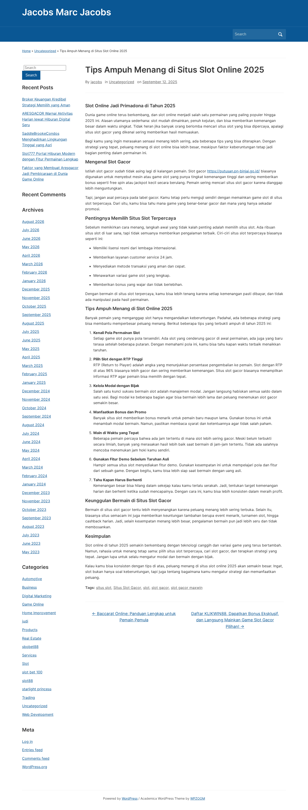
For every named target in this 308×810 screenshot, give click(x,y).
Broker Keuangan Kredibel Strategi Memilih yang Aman (46, 102)
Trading (28, 697)
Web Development (37, 714)
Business (29, 587)
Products (29, 629)
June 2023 (31, 543)
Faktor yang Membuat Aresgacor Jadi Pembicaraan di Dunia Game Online (50, 173)
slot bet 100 (32, 672)
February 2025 (34, 374)
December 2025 (36, 289)
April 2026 (31, 255)
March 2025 (32, 365)
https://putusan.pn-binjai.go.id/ (233, 171)
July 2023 (30, 535)
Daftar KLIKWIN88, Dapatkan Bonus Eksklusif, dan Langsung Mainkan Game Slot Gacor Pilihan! (235, 620)
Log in (27, 741)
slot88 (27, 680)
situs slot (103, 587)
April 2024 (31, 458)
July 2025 (30, 331)
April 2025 (31, 357)
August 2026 (33, 221)
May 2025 (30, 348)
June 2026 (31, 238)
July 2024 (30, 433)
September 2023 (36, 518)
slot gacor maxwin (186, 587)
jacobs (96, 82)
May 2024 (30, 450)
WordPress (130, 798)
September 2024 (36, 416)
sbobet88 (30, 646)
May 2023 (30, 552)
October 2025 (34, 306)
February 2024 (34, 476)
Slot (25, 663)
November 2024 (36, 399)
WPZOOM (197, 798)
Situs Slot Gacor (127, 587)
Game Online (33, 604)
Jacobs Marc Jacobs (66, 12)
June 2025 (31, 340)
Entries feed (32, 750)
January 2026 (34, 281)
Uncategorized (45, 51)
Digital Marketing (36, 596)
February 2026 (34, 272)
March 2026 (32, 264)
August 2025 (33, 323)
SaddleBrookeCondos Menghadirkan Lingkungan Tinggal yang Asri (44, 139)
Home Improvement (39, 613)
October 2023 (34, 509)
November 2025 (36, 297)
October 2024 (34, 408)
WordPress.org (34, 766)
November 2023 (36, 501)
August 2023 (33, 526)
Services (29, 655)
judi (25, 621)
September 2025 (36, 314)
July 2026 (30, 230)
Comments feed (35, 758)
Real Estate (31, 638)
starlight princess (36, 689)
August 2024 (33, 425)
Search (280, 34)
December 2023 (36, 492)
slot (146, 587)
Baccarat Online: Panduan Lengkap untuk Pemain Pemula (134, 616)
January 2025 (34, 382)
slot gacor (160, 587)
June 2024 (31, 441)
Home (26, 51)
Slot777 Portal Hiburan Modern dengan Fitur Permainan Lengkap (50, 156)
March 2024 (32, 467)
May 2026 (30, 247)
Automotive (32, 579)
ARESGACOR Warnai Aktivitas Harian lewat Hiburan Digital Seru (47, 119)
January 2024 (34, 484)
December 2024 (36, 391)
